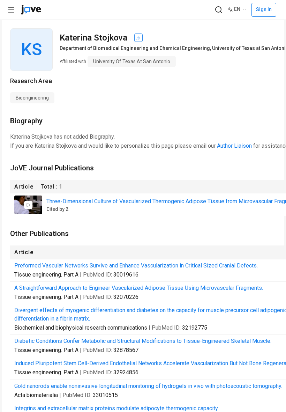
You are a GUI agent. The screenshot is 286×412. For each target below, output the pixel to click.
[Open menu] (11, 9)
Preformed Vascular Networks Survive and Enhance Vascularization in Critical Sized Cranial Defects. (136, 265)
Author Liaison (234, 145)
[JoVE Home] (31, 10)
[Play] (28, 205)
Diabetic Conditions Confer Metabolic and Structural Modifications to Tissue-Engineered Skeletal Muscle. (142, 341)
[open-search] (218, 10)
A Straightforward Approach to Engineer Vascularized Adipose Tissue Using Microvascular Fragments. (138, 288)
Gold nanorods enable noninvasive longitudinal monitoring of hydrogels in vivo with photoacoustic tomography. (148, 386)
